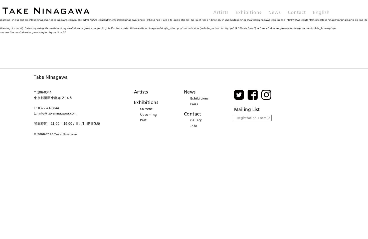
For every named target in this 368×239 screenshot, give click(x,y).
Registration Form (252, 118)
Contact (297, 12)
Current (146, 109)
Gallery (196, 120)
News (274, 12)
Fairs (194, 104)
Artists (220, 12)
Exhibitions (249, 12)
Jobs (193, 126)
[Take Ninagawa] (46, 11)
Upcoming (148, 114)
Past (143, 120)
